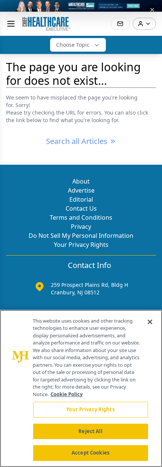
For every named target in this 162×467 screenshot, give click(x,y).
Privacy (81, 226)
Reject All (90, 431)
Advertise (81, 190)
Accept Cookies (90, 452)
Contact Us (81, 208)
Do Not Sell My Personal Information (81, 235)
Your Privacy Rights (81, 244)
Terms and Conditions (81, 217)
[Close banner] (152, 10)
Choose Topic (72, 44)
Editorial (81, 199)
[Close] (150, 322)
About (81, 181)
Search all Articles (76, 141)
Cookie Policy (66, 394)
